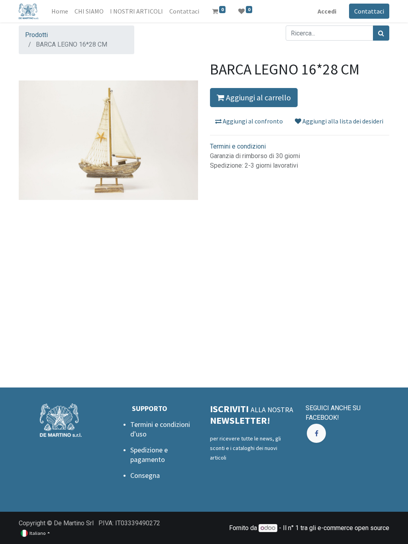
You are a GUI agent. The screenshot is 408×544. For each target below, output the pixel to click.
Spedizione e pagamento (149, 454)
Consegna (145, 475)
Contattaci (369, 11)
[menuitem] (59, 11)
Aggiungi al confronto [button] (252, 121)
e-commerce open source (353, 528)
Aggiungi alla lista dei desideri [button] (342, 121)
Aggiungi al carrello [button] (257, 97)
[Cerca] (381, 33)
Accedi (327, 11)
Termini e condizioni (238, 146)
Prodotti (36, 35)
